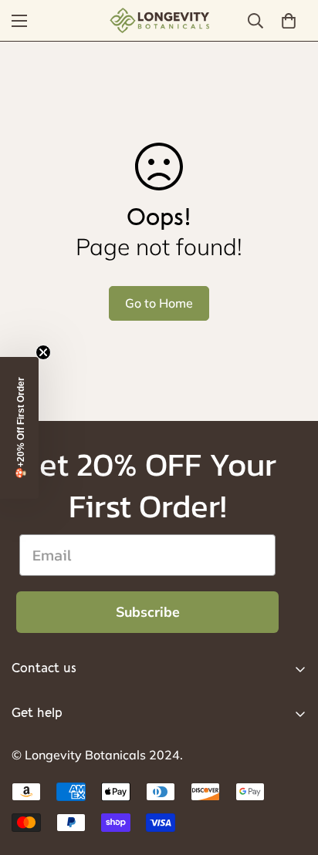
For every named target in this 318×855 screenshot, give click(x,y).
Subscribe (148, 612)
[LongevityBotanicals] (159, 20)
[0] (288, 21)
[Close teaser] (43, 352)
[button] (19, 428)
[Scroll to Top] (290, 773)
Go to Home (159, 303)
